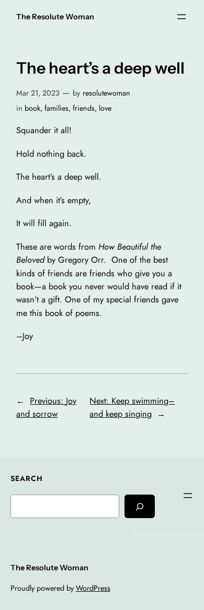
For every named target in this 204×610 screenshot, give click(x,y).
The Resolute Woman (55, 16)
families (56, 108)
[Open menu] (181, 16)
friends (84, 108)
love (105, 108)
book (32, 108)
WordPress (93, 588)
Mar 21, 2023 (38, 93)
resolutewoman (106, 93)
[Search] (139, 506)
